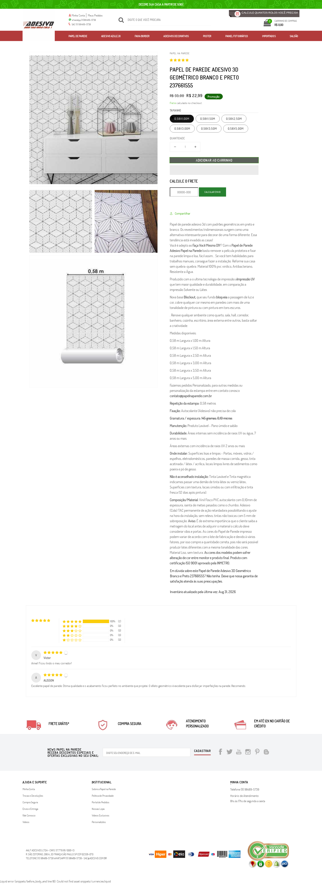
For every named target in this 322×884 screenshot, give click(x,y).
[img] (53, 652)
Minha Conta (78, 15)
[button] (179, 60)
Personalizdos (99, 822)
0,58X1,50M (207, 119)
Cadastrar (202, 751)
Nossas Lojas (98, 808)
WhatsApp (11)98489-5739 (84, 20)
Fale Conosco (29, 815)
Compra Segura (30, 802)
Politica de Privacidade (103, 795)
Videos (26, 822)
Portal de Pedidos (100, 802)
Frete (173, 103)
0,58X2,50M (234, 119)
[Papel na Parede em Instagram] (248, 752)
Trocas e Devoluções (33, 795)
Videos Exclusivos (100, 815)
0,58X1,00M (181, 119)
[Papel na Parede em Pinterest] (257, 752)
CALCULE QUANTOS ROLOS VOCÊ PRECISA (270, 12)
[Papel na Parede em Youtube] (239, 752)
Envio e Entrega (30, 808)
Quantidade (177, 138)
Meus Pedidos (95, 15)
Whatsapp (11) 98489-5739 (68, 858)
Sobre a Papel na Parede (104, 789)
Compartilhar (182, 213)
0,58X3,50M (209, 128)
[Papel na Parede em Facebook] (220, 752)
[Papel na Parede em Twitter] (229, 752)
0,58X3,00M (182, 128)
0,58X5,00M (236, 128)
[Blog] (266, 752)
